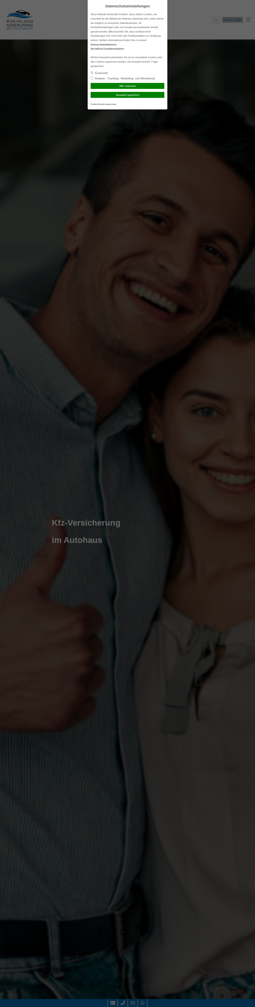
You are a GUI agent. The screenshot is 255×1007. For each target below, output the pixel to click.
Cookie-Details (98, 104)
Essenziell (101, 73)
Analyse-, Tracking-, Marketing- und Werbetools (124, 78)
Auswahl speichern (127, 94)
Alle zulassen (127, 86)
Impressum (110, 104)
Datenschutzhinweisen (103, 44)
